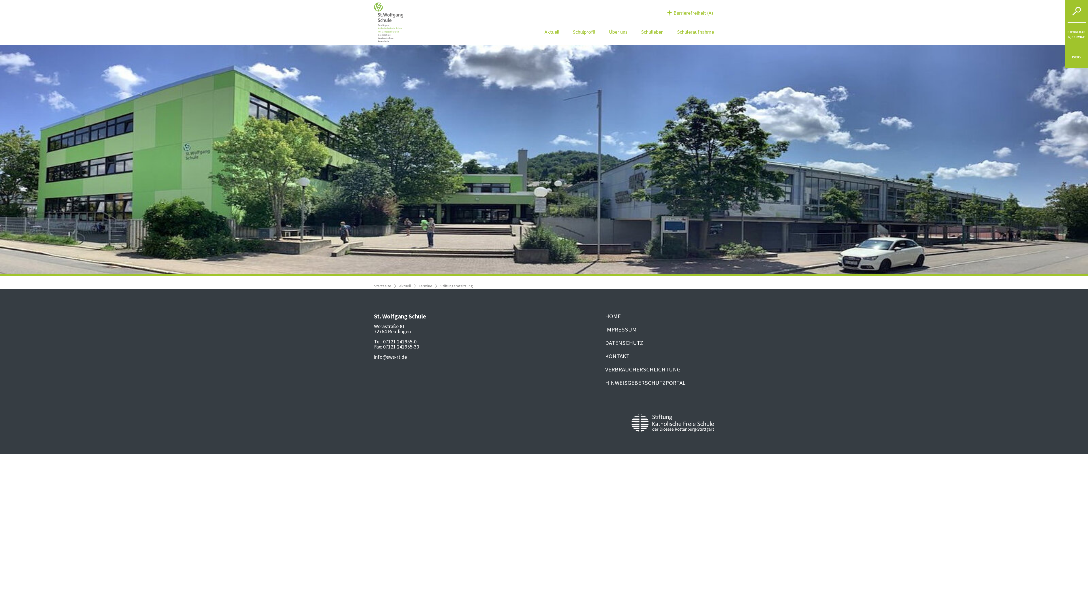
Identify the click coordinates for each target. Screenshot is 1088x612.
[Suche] (1077, 11)
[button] (690, 13)
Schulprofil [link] (584, 32)
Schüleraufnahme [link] (695, 32)
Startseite (382, 285)
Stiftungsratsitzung (456, 285)
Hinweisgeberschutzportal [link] (645, 382)
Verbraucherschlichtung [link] (643, 369)
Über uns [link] (618, 32)
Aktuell (405, 285)
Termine (425, 285)
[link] (1077, 34)
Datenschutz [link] (624, 343)
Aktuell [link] (552, 32)
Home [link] (613, 316)
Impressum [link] (621, 329)
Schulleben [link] (652, 32)
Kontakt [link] (617, 356)
